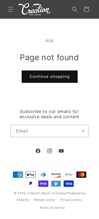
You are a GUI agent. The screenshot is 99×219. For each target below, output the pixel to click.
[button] (10, 9)
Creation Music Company (46, 193)
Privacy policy (71, 200)
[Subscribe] (82, 131)
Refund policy (44, 200)
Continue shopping (50, 76)
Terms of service (52, 208)
